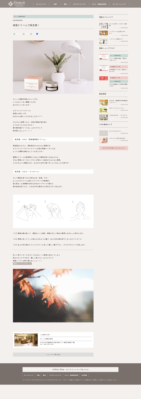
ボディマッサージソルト (116, 108)
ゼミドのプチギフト (115, 131)
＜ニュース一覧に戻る (53, 354)
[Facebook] (17, 34)
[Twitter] (26, 34)
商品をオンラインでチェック (22, 263)
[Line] (33, 34)
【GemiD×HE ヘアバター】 (118, 115)
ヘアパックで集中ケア (116, 39)
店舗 (55, 4)
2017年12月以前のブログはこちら (113, 148)
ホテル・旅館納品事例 (99, 4)
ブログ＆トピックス (79, 4)
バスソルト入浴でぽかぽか (117, 138)
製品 (65, 4)
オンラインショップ (119, 4)
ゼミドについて (41, 4)
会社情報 (84, 375)
